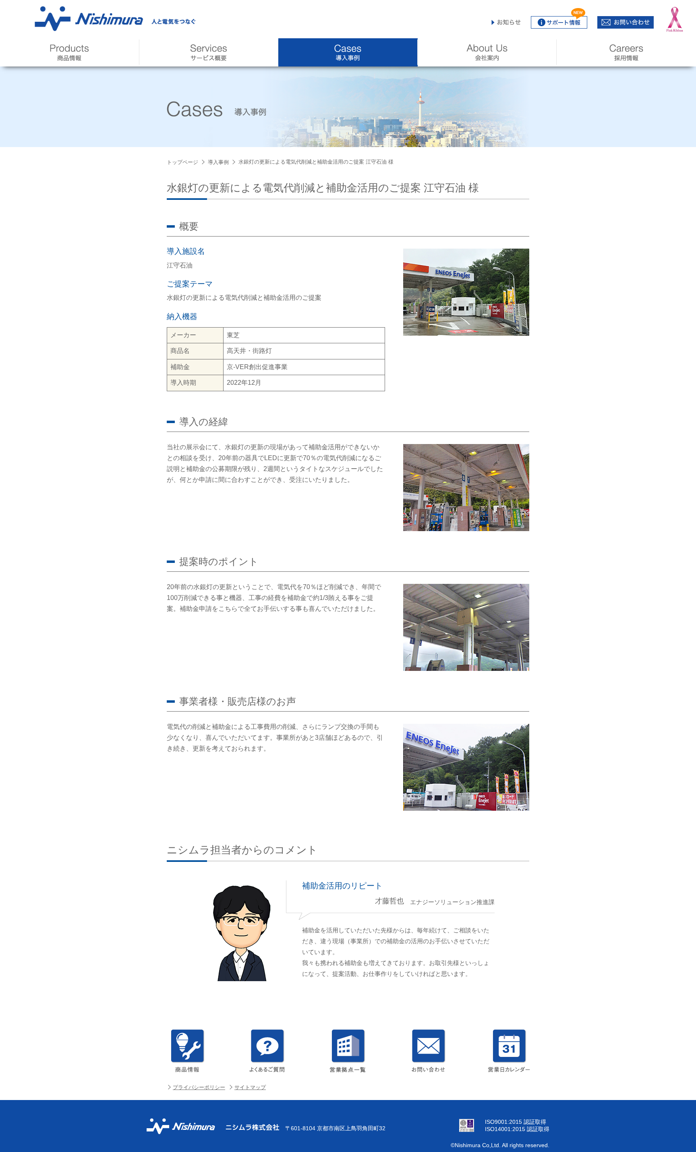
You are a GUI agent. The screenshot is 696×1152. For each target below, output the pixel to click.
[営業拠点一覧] (348, 1051)
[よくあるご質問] (267, 1051)
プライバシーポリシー (199, 1087)
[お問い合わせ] (428, 1051)
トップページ (182, 162)
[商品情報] (187, 1051)
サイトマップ (250, 1087)
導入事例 (218, 162)
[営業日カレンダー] (509, 1051)
